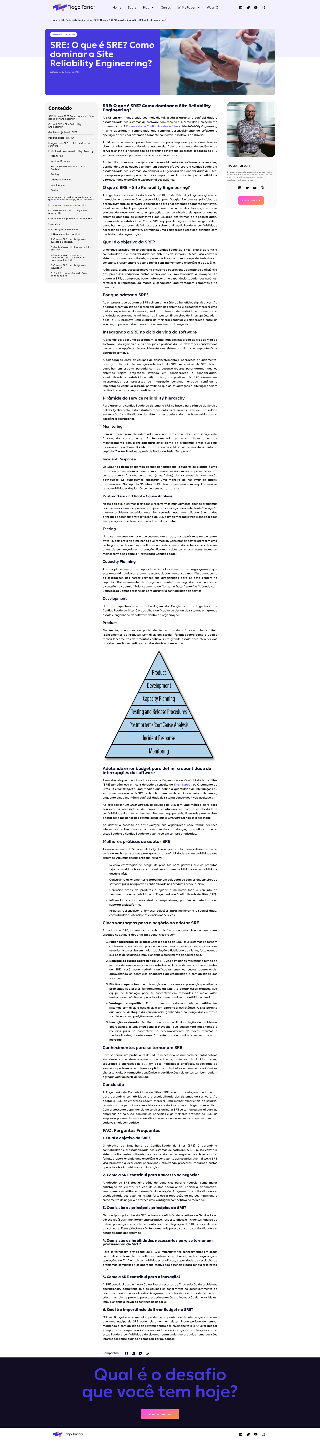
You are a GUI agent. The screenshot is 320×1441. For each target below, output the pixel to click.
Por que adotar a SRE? (61, 138)
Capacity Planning (61, 179)
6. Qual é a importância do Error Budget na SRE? (69, 274)
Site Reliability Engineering (76, 20)
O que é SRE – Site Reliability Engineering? (64, 125)
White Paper (187, 7)
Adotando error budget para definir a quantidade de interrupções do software (71, 198)
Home (117, 7)
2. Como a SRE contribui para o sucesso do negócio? (68, 240)
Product (55, 190)
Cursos (166, 7)
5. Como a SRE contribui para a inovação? (68, 266)
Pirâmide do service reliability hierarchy (70, 151)
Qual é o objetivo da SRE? (62, 132)
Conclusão (54, 224)
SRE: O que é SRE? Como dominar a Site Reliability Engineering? (71, 117)
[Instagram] (263, 7)
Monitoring (57, 156)
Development (58, 185)
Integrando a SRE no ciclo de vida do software (69, 144)
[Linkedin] (241, 7)
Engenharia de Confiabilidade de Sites (152, 126)
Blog (146, 7)
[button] (126, 1353)
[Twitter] (248, 7)
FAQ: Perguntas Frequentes (64, 229)
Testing (55, 174)
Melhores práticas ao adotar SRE (67, 205)
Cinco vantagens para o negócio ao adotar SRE (68, 211)
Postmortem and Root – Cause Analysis (68, 167)
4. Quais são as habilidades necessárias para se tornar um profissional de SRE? (68, 257)
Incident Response (61, 161)
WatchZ (212, 7)
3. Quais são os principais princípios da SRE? (71, 248)
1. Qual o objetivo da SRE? (65, 234)
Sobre (132, 7)
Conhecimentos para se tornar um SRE (70, 218)
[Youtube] (255, 7)
